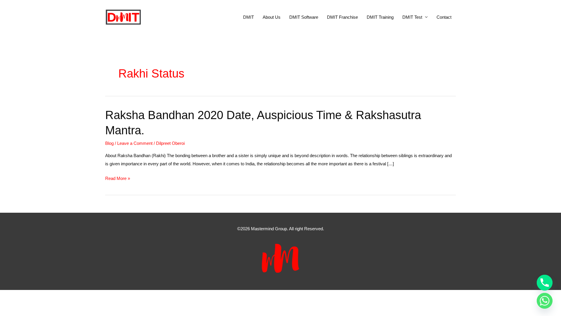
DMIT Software (303, 17)
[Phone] (545, 283)
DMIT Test (412, 17)
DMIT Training (380, 17)
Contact (444, 17)
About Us (271, 17)
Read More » (117, 179)
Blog (109, 143)
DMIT (248, 17)
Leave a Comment (135, 143)
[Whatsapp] (545, 301)
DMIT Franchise (342, 17)
